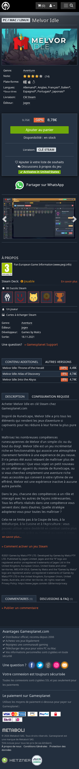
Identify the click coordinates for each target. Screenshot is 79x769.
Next (74, 218)
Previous (4, 218)
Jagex (26, 103)
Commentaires (19, 599)
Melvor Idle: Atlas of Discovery (21, 374)
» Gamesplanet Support (41, 344)
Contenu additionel (21, 362)
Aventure (29, 70)
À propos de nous (11, 746)
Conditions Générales (35, 746)
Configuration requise (50, 396)
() (43, 6)
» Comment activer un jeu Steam (25, 546)
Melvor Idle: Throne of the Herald (23, 368)
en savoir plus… (11, 537)
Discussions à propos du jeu (41, 166)
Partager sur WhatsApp (44, 184)
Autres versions (58, 362)
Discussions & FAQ (56, 599)
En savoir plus (69, 281)
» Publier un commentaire (20, 608)
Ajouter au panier (40, 129)
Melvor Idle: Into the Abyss (19, 379)
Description (15, 396)
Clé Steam (29, 97)
